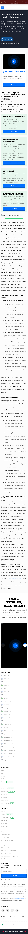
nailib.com (8, 931)
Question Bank (5, 800)
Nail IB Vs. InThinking (6, 853)
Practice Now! (14, 163)
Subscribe (14, 875)
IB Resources (4, 794)
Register (3, 778)
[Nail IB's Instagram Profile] (3, 910)
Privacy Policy (4, 823)
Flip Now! (14, 208)
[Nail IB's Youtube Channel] (7, 910)
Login (2, 773)
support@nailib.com (6, 903)
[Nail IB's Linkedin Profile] (17, 910)
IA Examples (7, 788)
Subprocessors (5, 831)
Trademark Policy (5, 837)
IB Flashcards (4, 797)
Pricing (3, 776)
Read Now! (14, 185)
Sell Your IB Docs (7, 803)
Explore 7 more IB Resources (9, 763)
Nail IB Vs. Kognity (6, 847)
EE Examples (7, 791)
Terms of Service (5, 834)
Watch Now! (14, 131)
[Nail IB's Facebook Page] (12, 910)
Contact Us (4, 785)
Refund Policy (4, 829)
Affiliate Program (7, 817)
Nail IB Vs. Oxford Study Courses (9, 856)
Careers (7, 814)
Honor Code (4, 820)
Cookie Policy (4, 826)
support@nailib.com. (15, 579)
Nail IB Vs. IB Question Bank (8, 850)
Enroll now (14, 85)
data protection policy (19, 898)
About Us (3, 811)
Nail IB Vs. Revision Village (8, 858)
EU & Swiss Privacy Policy (7, 840)
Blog (2, 770)
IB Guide (6, 782)
